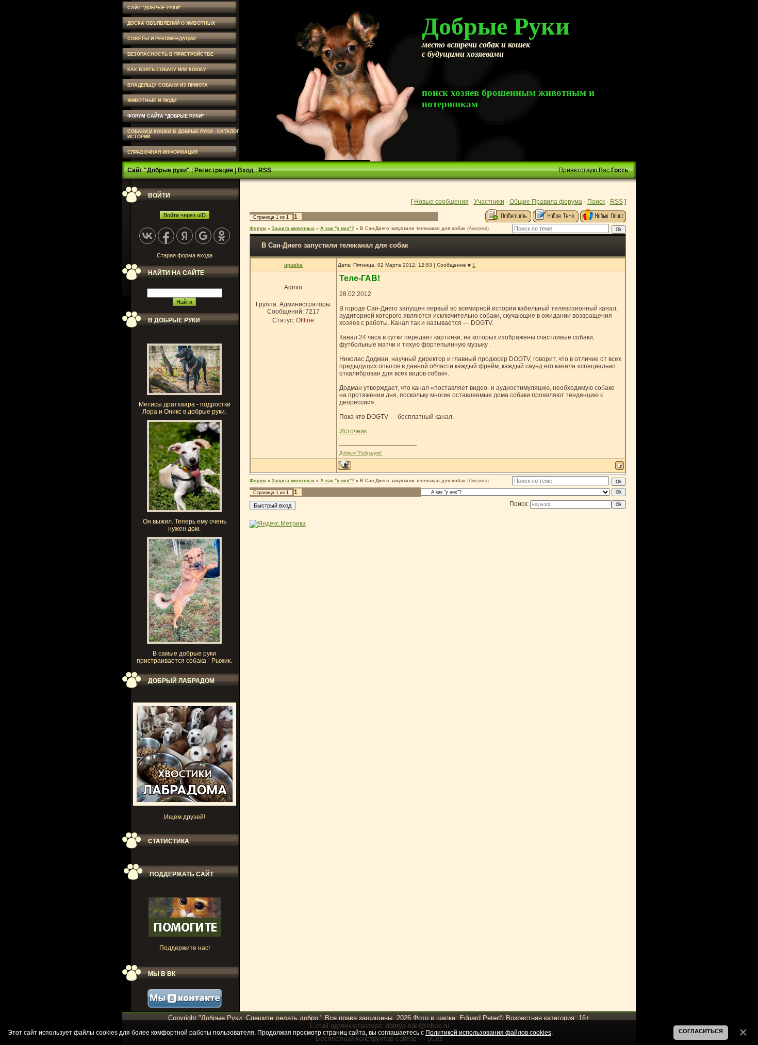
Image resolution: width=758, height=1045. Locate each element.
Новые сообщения (441, 201)
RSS (264, 170)
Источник (353, 431)
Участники (489, 201)
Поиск (596, 201)
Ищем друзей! (184, 817)
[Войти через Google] (203, 235)
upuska (293, 265)
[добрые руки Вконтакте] (184, 1006)
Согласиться (701, 1031)
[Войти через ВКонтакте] (147, 235)
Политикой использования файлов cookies (488, 1032)
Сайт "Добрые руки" (158, 170)
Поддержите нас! (184, 948)
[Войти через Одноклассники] (221, 235)
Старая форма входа (184, 255)
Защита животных (293, 228)
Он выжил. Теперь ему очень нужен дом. (184, 525)
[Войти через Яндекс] (184, 235)
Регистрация (213, 170)
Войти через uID (184, 215)
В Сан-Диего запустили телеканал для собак (413, 228)
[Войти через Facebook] (166, 235)
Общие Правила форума (545, 201)
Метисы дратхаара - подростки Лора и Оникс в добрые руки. (184, 408)
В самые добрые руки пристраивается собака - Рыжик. (184, 657)
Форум (258, 228)
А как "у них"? (337, 228)
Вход (246, 170)
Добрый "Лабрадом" (360, 452)
